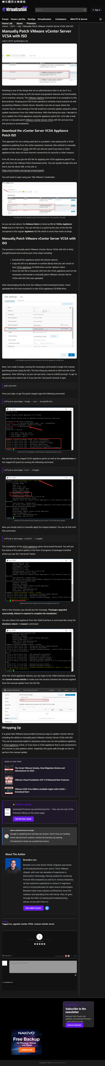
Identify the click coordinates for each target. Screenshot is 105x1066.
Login (75, 956)
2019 (12, 26)
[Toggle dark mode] (100, 19)
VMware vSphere (36, 98)
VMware (5, 921)
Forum (5, 19)
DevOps (31, 19)
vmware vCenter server (44, 924)
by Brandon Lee (21, 41)
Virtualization (44, 19)
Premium (31, 23)
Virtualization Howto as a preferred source (29, 841)
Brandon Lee (29, 859)
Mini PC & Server (78, 19)
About (19, 23)
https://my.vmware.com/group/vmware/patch (23, 170)
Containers (60, 19)
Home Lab (7, 23)
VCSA (25, 149)
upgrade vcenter (20, 924)
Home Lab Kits (18, 19)
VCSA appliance (24, 267)
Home (5, 26)
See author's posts (33, 908)
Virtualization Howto (59, 1063)
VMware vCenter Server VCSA (39, 120)
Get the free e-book (23, 819)
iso (10, 924)
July (19, 26)
